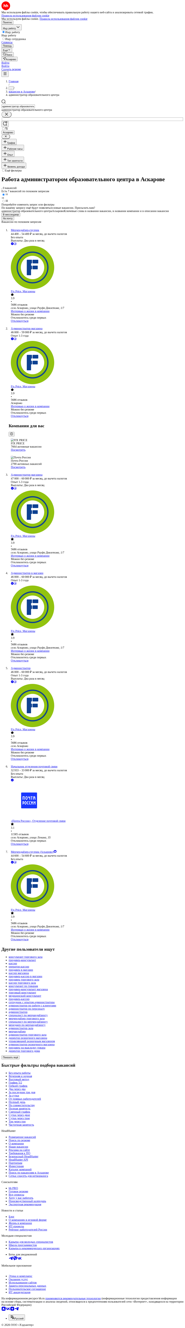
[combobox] (18, 106)
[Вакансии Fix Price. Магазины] (96, 268)
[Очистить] (6, 114)
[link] (7, 54)
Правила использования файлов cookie (63, 18)
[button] (5, 62)
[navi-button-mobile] (5, 74)
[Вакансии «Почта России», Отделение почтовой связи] (96, 800)
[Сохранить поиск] (5, 124)
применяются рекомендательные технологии (73, 1298)
